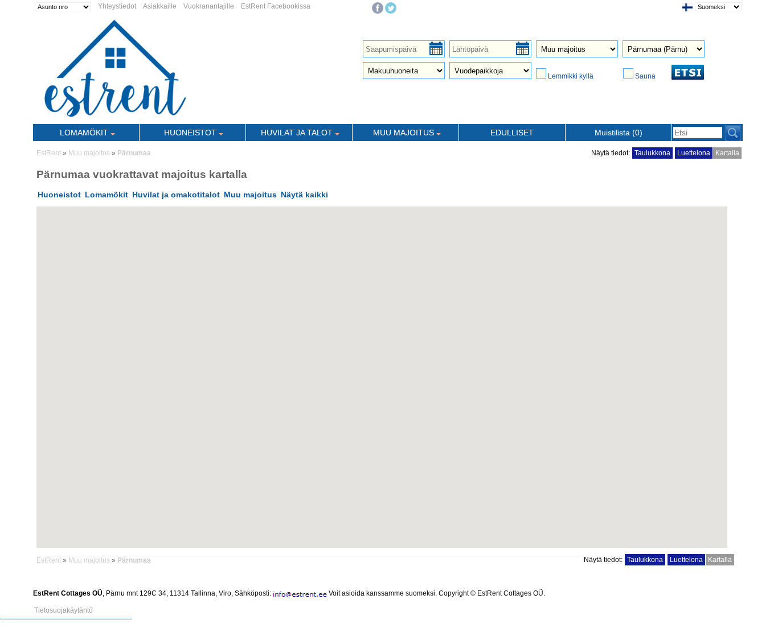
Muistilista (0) (618, 132)
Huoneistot (59, 194)
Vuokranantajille (208, 6)
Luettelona (693, 153)
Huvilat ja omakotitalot (176, 194)
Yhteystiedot (117, 6)
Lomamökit (106, 194)
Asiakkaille (160, 6)
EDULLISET (512, 132)
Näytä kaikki (304, 194)
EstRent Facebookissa (275, 6)
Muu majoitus (89, 153)
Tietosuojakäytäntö (63, 610)
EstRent (48, 153)
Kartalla (727, 153)
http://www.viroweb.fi (167, 601)
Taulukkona (652, 153)
